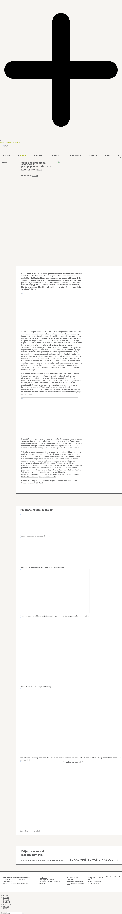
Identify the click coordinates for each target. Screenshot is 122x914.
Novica (35, 176)
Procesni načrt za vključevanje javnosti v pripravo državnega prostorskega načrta (54, 616)
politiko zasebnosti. (56, 860)
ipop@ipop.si (43, 878)
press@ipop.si (43, 880)
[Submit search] (23, 913)
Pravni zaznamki (93, 883)
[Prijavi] (117, 860)
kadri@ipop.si (43, 881)
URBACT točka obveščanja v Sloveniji (36, 687)
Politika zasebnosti (94, 881)
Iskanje (3, 913)
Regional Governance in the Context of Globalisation (42, 567)
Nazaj (4, 162)
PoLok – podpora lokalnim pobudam (35, 536)
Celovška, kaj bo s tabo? (30, 831)
